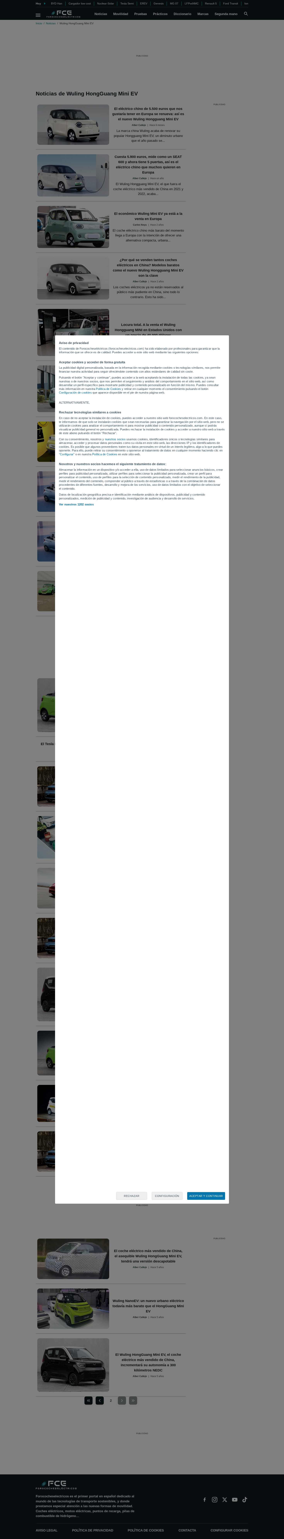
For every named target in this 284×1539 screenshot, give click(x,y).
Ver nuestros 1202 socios (76, 504)
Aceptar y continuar (206, 1195)
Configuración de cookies (75, 392)
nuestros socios (115, 439)
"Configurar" (66, 454)
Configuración (167, 1195)
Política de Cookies (108, 388)
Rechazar (131, 1195)
